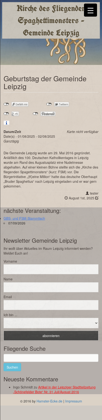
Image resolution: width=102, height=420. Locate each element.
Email (8, 296)
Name (8, 279)
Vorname (10, 261)
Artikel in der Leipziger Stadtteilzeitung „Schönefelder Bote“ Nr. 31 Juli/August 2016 (54, 389)
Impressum (73, 401)
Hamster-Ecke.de (49, 401)
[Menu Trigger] (90, 10)
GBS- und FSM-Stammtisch (24, 218)
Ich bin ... (10, 314)
